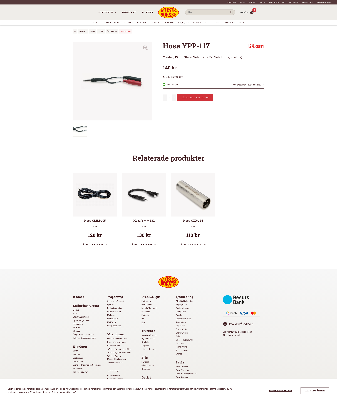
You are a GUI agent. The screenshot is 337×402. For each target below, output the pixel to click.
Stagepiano (78, 361)
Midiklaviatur (78, 368)
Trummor (197, 23)
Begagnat (129, 12)
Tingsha (179, 315)
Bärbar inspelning (114, 308)
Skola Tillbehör (182, 367)
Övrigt (217, 23)
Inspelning (142, 23)
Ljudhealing (229, 23)
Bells (178, 336)
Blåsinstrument (148, 365)
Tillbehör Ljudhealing (184, 301)
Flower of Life (181, 329)
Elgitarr (76, 310)
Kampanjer (231, 2)
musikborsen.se (307, 2)
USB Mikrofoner (113, 346)
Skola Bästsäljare (183, 370)
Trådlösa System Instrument (119, 353)
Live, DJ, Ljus (183, 23)
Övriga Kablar (112, 31)
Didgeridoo (180, 326)
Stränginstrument (112, 23)
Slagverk (145, 346)
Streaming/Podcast (115, 301)
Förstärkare (78, 324)
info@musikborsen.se (324, 2)
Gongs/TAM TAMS (183, 319)
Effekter (76, 327)
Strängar (76, 331)
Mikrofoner (156, 23)
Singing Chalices (182, 308)
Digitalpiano (78, 358)
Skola (242, 2)
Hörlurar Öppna (113, 375)
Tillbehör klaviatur (80, 372)
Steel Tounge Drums (184, 340)
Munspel (145, 362)
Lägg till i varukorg (195, 97)
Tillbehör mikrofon (115, 363)
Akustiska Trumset (149, 335)
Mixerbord (146, 312)
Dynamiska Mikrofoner (116, 342)
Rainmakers (181, 322)
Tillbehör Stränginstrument (84, 338)
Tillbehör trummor (149, 349)
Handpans (180, 343)
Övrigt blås (146, 369)
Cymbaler (146, 342)
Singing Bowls (181, 305)
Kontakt (252, 2)
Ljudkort (110, 305)
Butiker (147, 12)
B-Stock (96, 23)
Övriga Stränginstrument (83, 335)
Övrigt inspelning (114, 326)
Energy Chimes (182, 333)
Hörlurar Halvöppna (115, 379)
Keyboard (77, 354)
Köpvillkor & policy (277, 2)
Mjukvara (111, 315)
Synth (75, 351)
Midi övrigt (111, 322)
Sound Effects (182, 350)
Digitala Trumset (148, 338)
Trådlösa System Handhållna (119, 349)
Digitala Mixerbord (149, 308)
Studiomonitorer (114, 312)
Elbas (75, 313)
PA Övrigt (145, 315)
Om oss (262, 2)
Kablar (101, 31)
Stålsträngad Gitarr (81, 317)
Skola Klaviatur (182, 377)
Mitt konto (293, 2)
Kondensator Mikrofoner (117, 338)
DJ (143, 319)
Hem (75, 31)
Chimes (179, 354)
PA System (146, 301)
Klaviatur (129, 23)
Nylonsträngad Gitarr (81, 320)
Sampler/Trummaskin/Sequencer (87, 365)
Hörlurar (169, 23)
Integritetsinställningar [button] (280, 390)
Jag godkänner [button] (315, 390)
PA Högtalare (147, 305)
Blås (207, 23)
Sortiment (105, 12)
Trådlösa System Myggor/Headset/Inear (116, 357)
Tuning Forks (181, 312)
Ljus (143, 322)
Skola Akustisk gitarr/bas (186, 374)
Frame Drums (181, 347)
